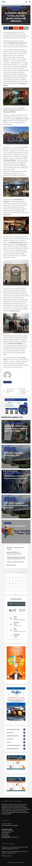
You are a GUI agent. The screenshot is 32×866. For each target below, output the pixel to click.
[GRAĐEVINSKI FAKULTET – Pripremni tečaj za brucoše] (16, 481)
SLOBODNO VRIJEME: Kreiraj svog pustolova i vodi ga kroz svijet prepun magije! (16, 428)
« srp (15, 594)
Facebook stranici (14, 310)
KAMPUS (13, 423)
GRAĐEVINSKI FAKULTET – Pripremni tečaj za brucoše (15, 477)
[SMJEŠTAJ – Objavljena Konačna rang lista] (16, 456)
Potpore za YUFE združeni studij (14, 527)
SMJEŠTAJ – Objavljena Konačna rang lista (13, 454)
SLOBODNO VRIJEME (10, 7)
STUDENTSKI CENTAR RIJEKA (10, 450)
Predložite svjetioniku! (7, 855)
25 (9, 586)
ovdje (9, 124)
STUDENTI (19, 473)
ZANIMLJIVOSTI (16, 9)
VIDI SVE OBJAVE (7, 382)
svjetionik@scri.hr (15, 837)
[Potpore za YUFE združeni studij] (16, 531)
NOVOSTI (13, 448)
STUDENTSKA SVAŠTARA (20, 7)
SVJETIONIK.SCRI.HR (7, 823)
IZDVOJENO (7, 423)
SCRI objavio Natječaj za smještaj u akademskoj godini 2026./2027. (16, 505)
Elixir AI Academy (11, 565)
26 (12, 586)
